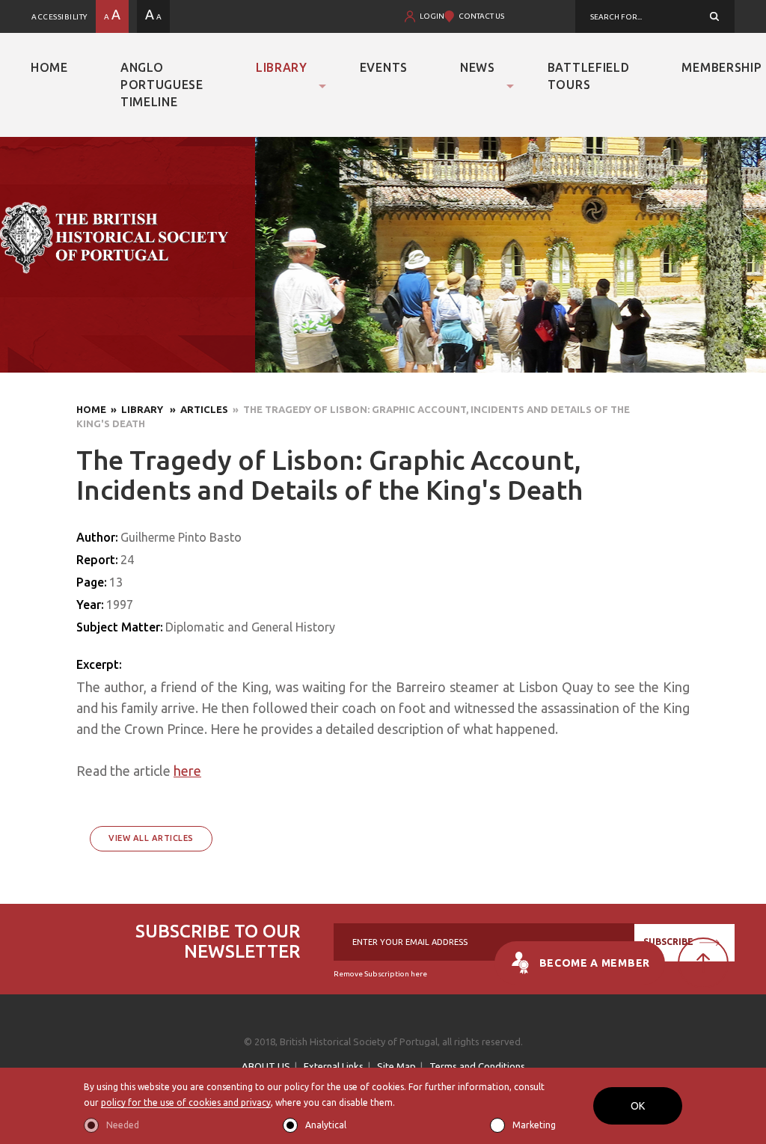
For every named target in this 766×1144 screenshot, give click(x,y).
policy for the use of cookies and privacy (186, 1102)
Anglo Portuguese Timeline (161, 84)
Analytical (325, 1125)
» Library (135, 409)
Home (49, 67)
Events (384, 67)
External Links (334, 1066)
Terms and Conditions (477, 1066)
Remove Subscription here (380, 974)
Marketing (534, 1125)
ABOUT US (266, 1066)
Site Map (396, 1066)
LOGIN (432, 16)
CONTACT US (481, 16)
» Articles (196, 409)
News (477, 67)
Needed (122, 1125)
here (187, 770)
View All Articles (151, 837)
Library (281, 67)
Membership (721, 67)
